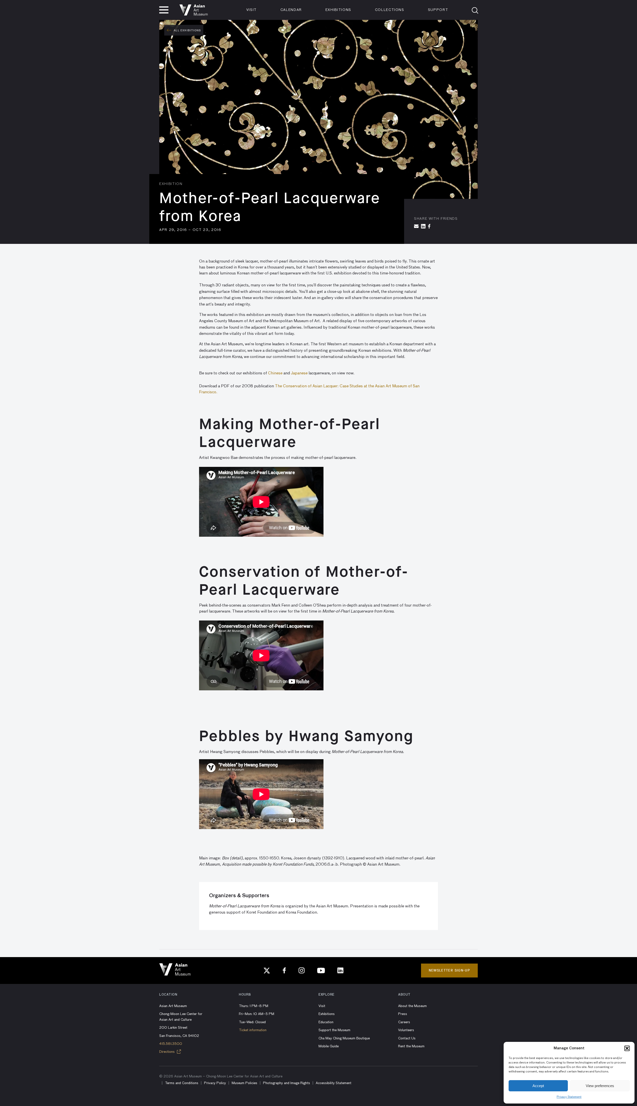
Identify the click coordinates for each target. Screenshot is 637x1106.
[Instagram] (301, 970)
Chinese (275, 373)
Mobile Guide (328, 1046)
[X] (267, 970)
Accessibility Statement (333, 1083)
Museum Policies (244, 1083)
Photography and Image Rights (286, 1083)
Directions (167, 1052)
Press (402, 1014)
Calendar (291, 10)
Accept (538, 1086)
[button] (627, 1048)
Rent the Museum (411, 1046)
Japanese (299, 373)
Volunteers (406, 1030)
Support (438, 10)
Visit (251, 10)
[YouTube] (321, 970)
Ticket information (252, 1030)
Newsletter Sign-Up (449, 970)
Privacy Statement (569, 1097)
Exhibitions (338, 10)
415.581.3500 (170, 1044)
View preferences (600, 1086)
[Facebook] (284, 970)
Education (325, 1022)
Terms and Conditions (181, 1083)
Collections (389, 10)
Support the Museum (334, 1030)
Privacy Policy (215, 1083)
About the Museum (412, 1006)
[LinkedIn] (340, 970)
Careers (404, 1022)
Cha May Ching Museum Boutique (344, 1038)
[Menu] (163, 9)
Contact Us (407, 1038)
